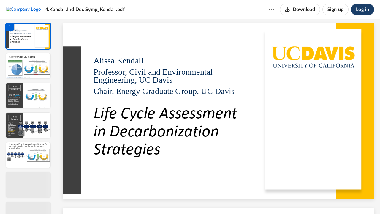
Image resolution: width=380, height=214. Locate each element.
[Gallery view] (262, 199)
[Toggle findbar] (174, 199)
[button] (28, 36)
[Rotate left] (251, 199)
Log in (362, 9)
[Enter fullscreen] (273, 199)
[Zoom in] (239, 199)
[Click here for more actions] (272, 9)
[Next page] (206, 199)
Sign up (335, 9)
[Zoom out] (219, 199)
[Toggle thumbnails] (164, 199)
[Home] (23, 9)
